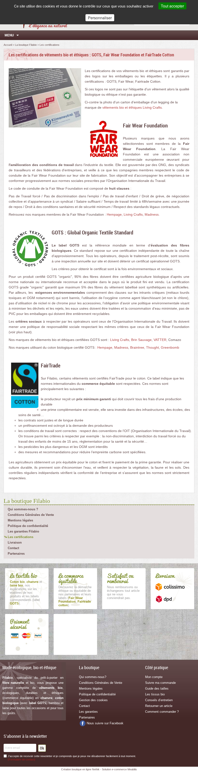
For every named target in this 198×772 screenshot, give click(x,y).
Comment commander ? (162, 711)
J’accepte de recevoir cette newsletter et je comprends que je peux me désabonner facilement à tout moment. (72, 758)
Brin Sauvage (141, 340)
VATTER (160, 340)
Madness (152, 214)
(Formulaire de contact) (21, 759)
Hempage (114, 214)
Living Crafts (133, 214)
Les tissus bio (155, 694)
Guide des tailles (157, 688)
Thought (152, 347)
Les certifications (20, 537)
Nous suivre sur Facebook (105, 723)
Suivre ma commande (160, 683)
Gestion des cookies (93, 700)
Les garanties (88, 711)
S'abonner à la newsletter (25, 736)
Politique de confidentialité (28, 526)
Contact (13, 548)
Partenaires (16, 553)
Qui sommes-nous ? (23, 509)
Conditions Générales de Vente (31, 515)
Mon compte (154, 677)
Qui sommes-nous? (92, 677)
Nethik (95, 769)
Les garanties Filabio (23, 531)
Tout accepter (172, 6)
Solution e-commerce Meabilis (119, 769)
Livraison (15, 542)
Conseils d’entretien (159, 700)
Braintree (137, 347)
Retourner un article (158, 706)
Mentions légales (20, 520)
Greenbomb (170, 347)
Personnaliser (100, 17)
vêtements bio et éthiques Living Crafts (132, 107)
